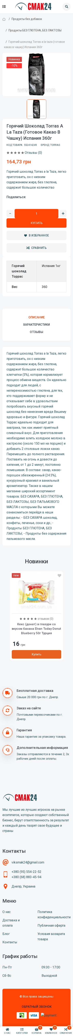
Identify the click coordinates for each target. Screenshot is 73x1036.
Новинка (14, 59)
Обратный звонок (37, 1007)
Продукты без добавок (27, 19)
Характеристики (36, 324)
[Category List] (4, 6)
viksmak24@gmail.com (28, 862)
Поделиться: (16, 197)
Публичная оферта (51, 925)
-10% (14, 65)
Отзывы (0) (33, 153)
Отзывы (36, 332)
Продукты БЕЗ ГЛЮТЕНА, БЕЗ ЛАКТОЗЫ (35, 30)
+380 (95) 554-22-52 (26, 872)
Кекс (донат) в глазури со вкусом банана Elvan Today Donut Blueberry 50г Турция (36, 628)
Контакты (9, 942)
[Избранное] (59, 575)
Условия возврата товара (51, 936)
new (16, 575)
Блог (6, 934)
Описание (36, 317)
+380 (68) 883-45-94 (26, 877)
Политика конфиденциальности (54, 914)
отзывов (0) (45, 618)
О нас (6, 912)
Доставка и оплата (11, 922)
